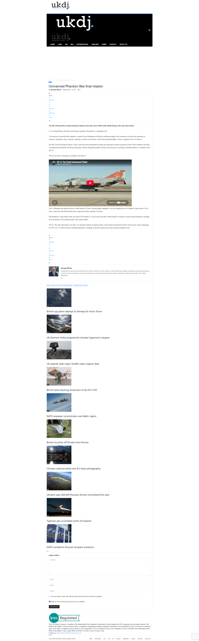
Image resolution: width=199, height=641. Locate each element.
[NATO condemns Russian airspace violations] (99, 533)
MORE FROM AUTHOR (77, 285)
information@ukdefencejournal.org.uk (69, 633)
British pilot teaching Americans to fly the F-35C (72, 389)
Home (52, 44)
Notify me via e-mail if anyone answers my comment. (67, 601)
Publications (126, 638)
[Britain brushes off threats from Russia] (99, 428)
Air (66, 44)
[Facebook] (49, 635)
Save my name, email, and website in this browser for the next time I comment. (76, 596)
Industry (133, 638)
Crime (104, 44)
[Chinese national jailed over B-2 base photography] (99, 455)
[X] (61, 278)
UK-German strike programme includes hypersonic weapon (78, 337)
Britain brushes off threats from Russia (67, 442)
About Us (123, 44)
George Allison (56, 90)
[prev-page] (47, 551)
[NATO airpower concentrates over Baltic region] (99, 402)
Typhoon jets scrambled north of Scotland (69, 520)
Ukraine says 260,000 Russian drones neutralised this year (78, 494)
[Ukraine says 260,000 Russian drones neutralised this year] (99, 481)
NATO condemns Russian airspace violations (70, 547)
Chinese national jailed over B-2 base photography (73, 468)
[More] (99, 121)
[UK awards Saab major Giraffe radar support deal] (99, 350)
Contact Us (147, 638)
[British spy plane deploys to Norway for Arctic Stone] (99, 297)
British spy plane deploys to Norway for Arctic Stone (74, 311)
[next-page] (48, 551)
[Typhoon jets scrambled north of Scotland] (99, 507)
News (90, 638)
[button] (149, 30)
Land (60, 44)
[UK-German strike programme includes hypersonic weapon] (99, 324)
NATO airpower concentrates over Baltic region (71, 416)
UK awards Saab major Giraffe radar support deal (73, 363)
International (82, 44)
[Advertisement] (99, 62)
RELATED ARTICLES (56, 285)
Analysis (95, 44)
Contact (112, 44)
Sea (72, 44)
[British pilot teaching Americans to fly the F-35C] (99, 376)
